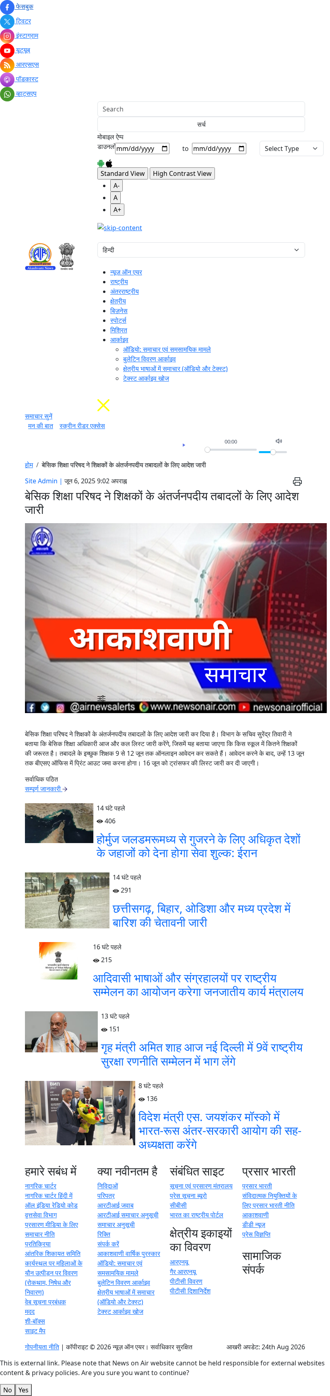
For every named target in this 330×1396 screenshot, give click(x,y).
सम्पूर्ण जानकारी (43, 788)
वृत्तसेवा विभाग (41, 1214)
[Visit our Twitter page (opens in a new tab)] (255, 1284)
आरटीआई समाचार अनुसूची (128, 1214)
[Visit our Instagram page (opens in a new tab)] (267, 1284)
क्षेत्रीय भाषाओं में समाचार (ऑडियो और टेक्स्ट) (175, 368)
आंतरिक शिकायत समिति (52, 1253)
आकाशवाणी (255, 1214)
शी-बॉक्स (35, 1321)
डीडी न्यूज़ (253, 1224)
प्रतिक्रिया (38, 1243)
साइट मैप (35, 1330)
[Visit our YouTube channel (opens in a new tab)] (279, 1284)
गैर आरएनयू (183, 1271)
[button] (101, 698)
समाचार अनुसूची (116, 1224)
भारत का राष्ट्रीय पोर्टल (196, 1214)
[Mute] (278, 441)
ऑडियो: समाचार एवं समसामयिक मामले (167, 349)
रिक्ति (103, 1234)
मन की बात (40, 425)
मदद (30, 1311)
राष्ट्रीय (119, 281)
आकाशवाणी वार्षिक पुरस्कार (128, 1253)
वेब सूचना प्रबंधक (45, 1301)
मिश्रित (118, 330)
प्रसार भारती (257, 1186)
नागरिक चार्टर (40, 1186)
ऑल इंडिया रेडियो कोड (51, 1205)
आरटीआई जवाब (115, 1205)
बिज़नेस (119, 310)
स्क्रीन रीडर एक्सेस (82, 425)
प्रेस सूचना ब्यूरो (188, 1195)
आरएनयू (179, 1262)
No (7, 1390)
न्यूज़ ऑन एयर (126, 272)
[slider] (231, 450)
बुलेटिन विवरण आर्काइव (149, 359)
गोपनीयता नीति (42, 1346)
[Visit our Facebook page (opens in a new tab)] (243, 1284)
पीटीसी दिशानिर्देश (190, 1291)
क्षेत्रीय (118, 301)
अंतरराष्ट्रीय (124, 291)
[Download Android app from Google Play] (100, 162)
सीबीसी (178, 1205)
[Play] (183, 445)
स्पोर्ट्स (118, 320)
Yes (24, 1390)
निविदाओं (107, 1186)
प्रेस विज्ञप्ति (256, 1234)
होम (29, 464)
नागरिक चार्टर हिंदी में (48, 1195)
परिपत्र (106, 1195)
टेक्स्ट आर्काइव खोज (146, 378)
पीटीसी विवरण (186, 1281)
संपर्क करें (108, 1243)
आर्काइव (119, 339)
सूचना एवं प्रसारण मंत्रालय (201, 1186)
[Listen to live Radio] (99, 237)
